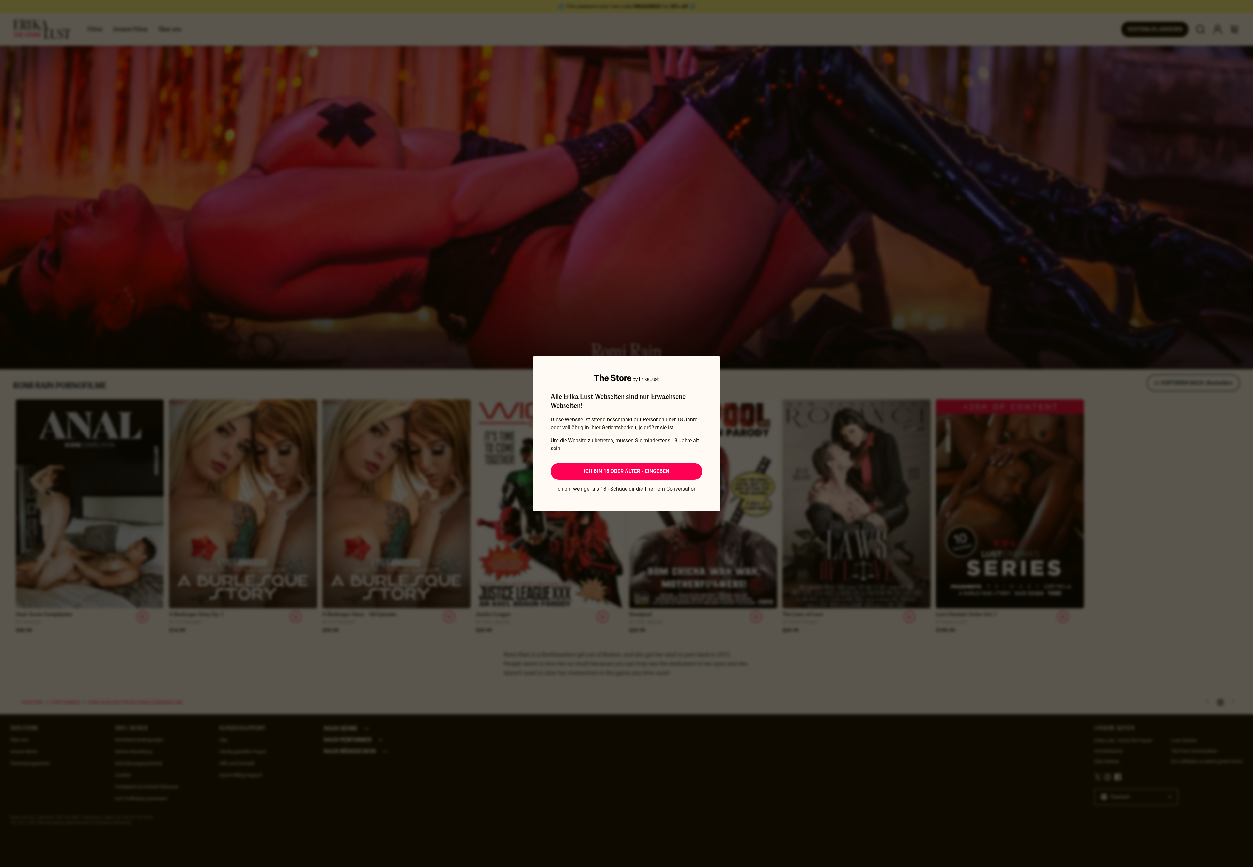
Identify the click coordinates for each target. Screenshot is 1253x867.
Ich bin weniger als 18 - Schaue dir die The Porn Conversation (626, 489)
